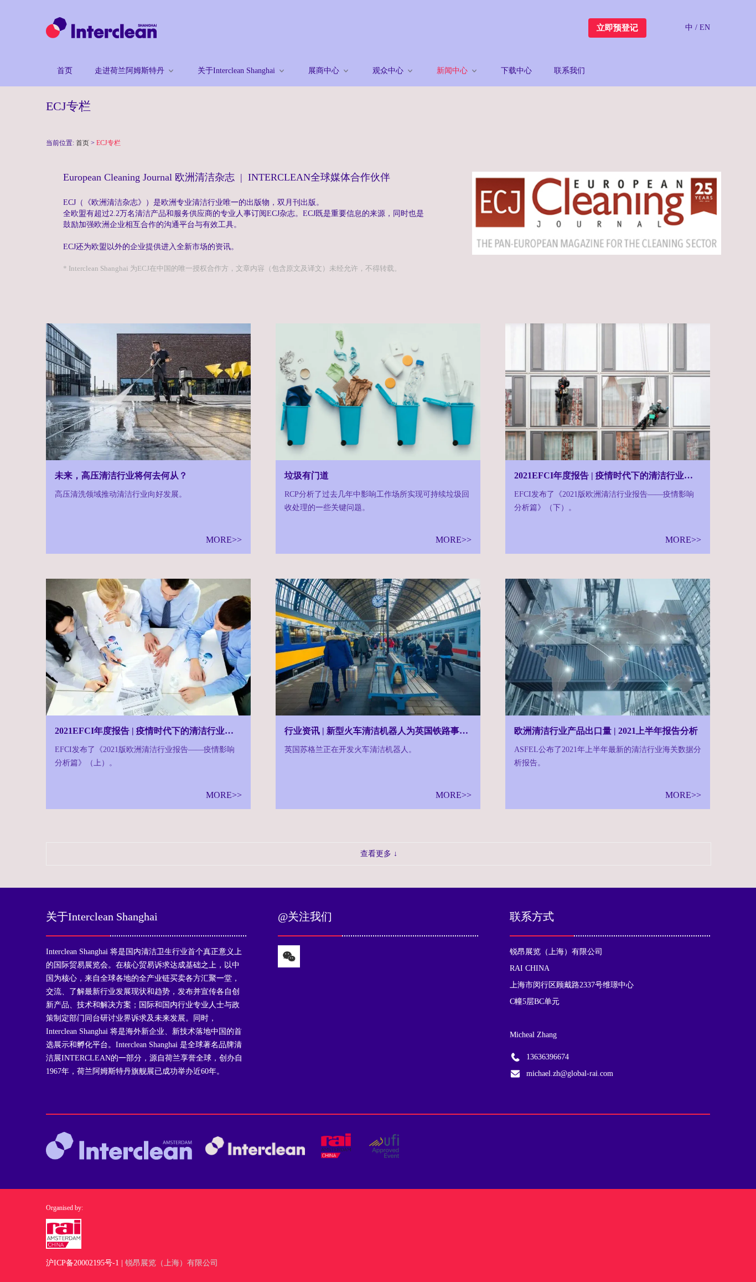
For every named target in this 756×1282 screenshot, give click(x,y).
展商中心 (323, 70)
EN (705, 27)
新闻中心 (452, 70)
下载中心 (516, 70)
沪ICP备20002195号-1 (82, 1263)
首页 (65, 70)
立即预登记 (617, 27)
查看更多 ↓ (378, 853)
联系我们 (569, 70)
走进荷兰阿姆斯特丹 (129, 70)
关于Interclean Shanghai (236, 70)
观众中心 (387, 70)
